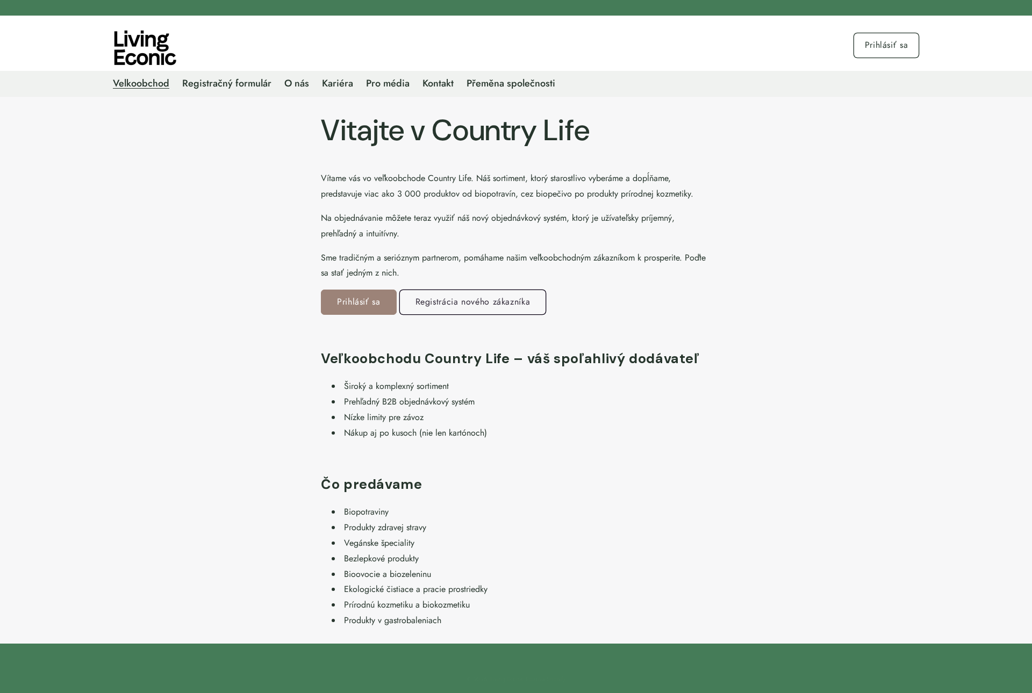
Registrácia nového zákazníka (473, 301)
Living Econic (507, 679)
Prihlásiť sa (886, 45)
